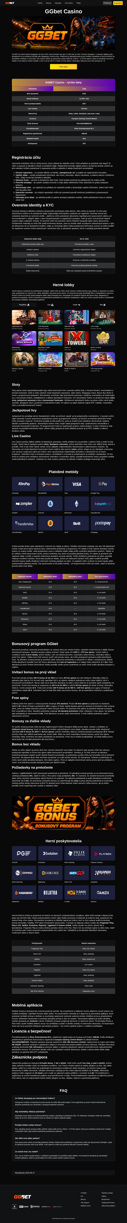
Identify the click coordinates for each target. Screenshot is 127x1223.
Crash (75, 305)
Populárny (22, 305)
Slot (101, 305)
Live (49, 305)
